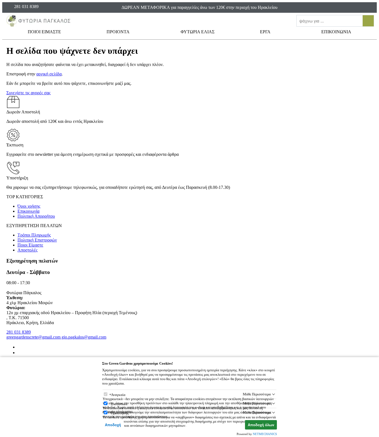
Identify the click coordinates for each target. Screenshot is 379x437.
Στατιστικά (119, 404)
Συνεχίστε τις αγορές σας (28, 92)
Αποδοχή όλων (261, 425)
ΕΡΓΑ (265, 31)
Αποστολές (27, 250)
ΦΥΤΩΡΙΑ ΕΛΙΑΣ (197, 31)
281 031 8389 (18, 332)
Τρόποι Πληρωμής (34, 235)
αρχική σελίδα (49, 74)
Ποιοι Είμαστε (30, 245)
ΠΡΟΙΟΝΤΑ (118, 31)
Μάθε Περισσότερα (257, 394)
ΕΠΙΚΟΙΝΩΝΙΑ (336, 31)
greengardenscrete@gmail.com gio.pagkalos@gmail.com (56, 337)
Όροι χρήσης (28, 206)
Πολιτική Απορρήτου (36, 216)
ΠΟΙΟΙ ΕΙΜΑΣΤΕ (44, 31)
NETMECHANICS (265, 434)
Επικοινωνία (28, 211)
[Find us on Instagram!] (19, 352)
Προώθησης (119, 413)
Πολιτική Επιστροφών (37, 240)
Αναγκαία (118, 395)
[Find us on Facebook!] (19, 347)
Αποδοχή (113, 425)
